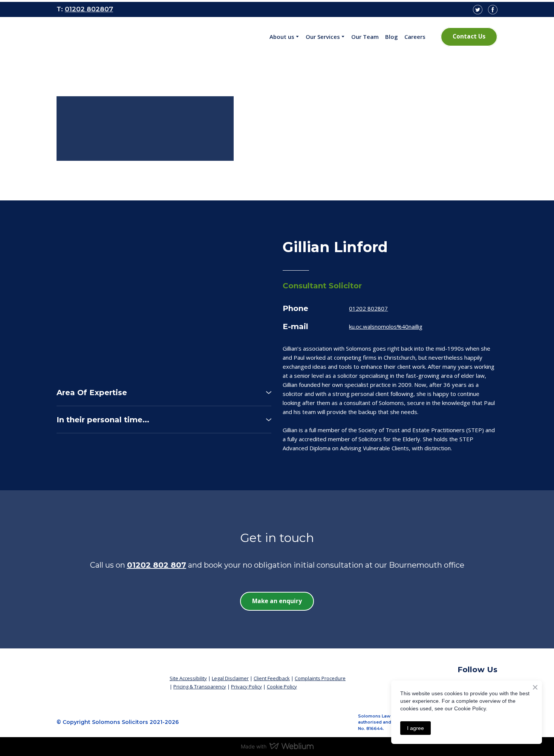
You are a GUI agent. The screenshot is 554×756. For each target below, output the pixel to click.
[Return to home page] (107, 675)
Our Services (323, 36)
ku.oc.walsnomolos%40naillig (385, 326)
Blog (391, 36)
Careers (414, 36)
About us (281, 36)
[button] (469, 36)
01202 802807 (368, 308)
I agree (415, 728)
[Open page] (107, 37)
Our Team (365, 36)
